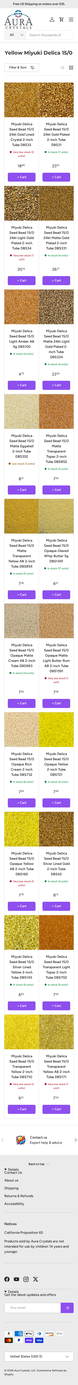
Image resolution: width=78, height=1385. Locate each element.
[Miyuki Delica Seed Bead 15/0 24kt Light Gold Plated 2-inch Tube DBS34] (21, 203)
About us (11, 1180)
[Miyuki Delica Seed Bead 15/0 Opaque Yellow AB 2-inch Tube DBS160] (21, 829)
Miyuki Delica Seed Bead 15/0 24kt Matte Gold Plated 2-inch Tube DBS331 (56, 237)
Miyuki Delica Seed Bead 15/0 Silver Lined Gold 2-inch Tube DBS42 (56, 863)
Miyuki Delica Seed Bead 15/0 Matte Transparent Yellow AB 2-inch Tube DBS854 (21, 553)
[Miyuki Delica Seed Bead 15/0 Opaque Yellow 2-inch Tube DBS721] (56, 729)
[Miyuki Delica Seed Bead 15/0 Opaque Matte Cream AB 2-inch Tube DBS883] (21, 621)
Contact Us (13, 1172)
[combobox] (39, 35)
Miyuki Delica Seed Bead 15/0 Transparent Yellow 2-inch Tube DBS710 (21, 1066)
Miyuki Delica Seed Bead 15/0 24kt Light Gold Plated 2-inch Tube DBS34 (21, 237)
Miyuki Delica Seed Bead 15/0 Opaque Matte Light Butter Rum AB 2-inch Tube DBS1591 (56, 658)
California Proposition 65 (23, 1232)
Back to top (37, 1164)
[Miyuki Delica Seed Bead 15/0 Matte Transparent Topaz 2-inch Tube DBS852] (56, 411)
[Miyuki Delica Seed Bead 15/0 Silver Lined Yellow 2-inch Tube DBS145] (21, 932)
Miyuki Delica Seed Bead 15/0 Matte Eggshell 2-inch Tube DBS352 (21, 446)
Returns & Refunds (18, 1196)
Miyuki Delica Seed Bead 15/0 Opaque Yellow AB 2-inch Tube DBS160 (21, 863)
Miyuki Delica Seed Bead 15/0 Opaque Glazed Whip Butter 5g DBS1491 (56, 550)
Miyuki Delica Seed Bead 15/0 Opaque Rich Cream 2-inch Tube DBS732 (21, 764)
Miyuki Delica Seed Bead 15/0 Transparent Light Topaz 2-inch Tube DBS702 (56, 967)
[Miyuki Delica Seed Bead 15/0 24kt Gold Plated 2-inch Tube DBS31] (56, 100)
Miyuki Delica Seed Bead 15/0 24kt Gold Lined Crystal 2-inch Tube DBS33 (21, 134)
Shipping (11, 1188)
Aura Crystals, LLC (25, 1370)
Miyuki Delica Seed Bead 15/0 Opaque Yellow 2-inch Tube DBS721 (56, 764)
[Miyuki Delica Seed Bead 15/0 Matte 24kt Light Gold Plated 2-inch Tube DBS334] (56, 307)
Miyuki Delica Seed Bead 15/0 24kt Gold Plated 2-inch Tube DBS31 (56, 134)
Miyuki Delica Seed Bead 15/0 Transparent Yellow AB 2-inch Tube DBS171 (56, 1066)
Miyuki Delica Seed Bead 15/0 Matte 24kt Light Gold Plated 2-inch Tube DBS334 (56, 344)
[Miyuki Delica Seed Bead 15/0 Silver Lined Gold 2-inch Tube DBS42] (56, 829)
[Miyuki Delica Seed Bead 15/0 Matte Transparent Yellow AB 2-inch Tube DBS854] (21, 516)
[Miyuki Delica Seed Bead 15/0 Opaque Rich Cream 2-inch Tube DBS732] (21, 729)
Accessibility (14, 1204)
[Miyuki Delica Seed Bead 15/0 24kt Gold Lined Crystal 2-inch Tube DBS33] (21, 100)
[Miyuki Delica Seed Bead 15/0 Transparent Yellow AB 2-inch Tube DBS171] (56, 1032)
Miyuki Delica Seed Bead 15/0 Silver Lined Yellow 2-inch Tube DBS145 (21, 967)
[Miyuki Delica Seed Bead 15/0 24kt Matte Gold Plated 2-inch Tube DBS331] (56, 203)
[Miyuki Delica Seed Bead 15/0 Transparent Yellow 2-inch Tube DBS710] (21, 1032)
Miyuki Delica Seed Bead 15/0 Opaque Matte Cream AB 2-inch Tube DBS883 (21, 655)
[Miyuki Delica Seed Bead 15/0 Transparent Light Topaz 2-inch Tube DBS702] (56, 932)
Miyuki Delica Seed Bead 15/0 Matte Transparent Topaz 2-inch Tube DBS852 (56, 449)
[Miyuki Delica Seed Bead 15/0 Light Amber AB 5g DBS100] (21, 307)
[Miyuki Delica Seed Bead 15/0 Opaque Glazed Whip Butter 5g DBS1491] (56, 516)
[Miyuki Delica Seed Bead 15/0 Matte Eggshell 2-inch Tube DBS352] (21, 411)
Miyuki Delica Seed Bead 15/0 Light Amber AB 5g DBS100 (21, 339)
